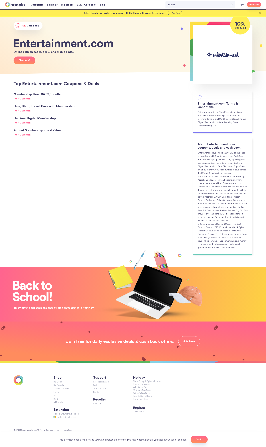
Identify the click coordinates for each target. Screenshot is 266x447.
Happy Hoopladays (142, 384)
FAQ (95, 385)
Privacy (57, 429)
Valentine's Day (140, 387)
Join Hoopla (254, 4)
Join (55, 395)
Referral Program (101, 381)
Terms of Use (99, 388)
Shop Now (88, 307)
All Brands (58, 402)
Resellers (97, 403)
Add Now (175, 13)
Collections (138, 411)
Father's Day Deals (142, 393)
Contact (97, 392)
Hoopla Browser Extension (66, 413)
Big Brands (58, 385)
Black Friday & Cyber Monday (147, 381)
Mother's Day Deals (142, 390)
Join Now (189, 341)
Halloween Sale (140, 398)
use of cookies (178, 439)
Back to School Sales (142, 395)
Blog (55, 398)
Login (56, 392)
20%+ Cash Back (61, 388)
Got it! (199, 439)
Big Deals (57, 381)
